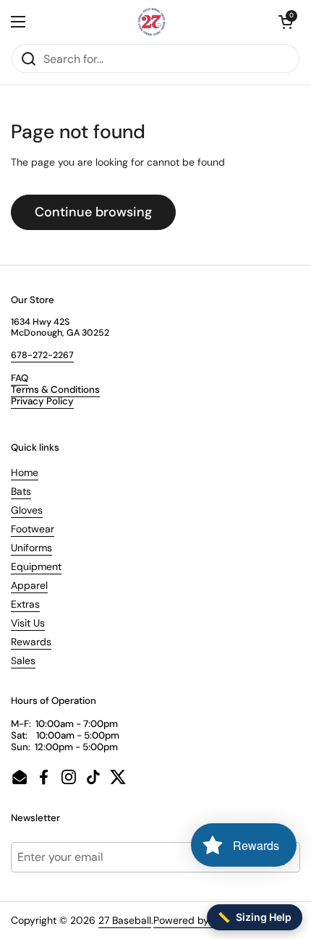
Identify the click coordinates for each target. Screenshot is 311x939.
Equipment (36, 566)
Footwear (32, 528)
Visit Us (28, 622)
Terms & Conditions (55, 389)
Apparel (29, 585)
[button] (285, 21)
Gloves (27, 510)
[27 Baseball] (152, 21)
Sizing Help (254, 917)
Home (24, 472)
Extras (25, 604)
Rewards (31, 641)
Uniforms (31, 547)
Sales (23, 660)
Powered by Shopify (200, 920)
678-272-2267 (42, 355)
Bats (21, 491)
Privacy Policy (42, 401)
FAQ (19, 378)
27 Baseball (124, 920)
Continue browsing (93, 212)
